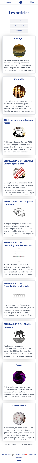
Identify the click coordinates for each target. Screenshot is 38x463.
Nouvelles (19, 30)
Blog (32, 2)
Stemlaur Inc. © (19, 25)
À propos (7, 2)
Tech (19, 21)
